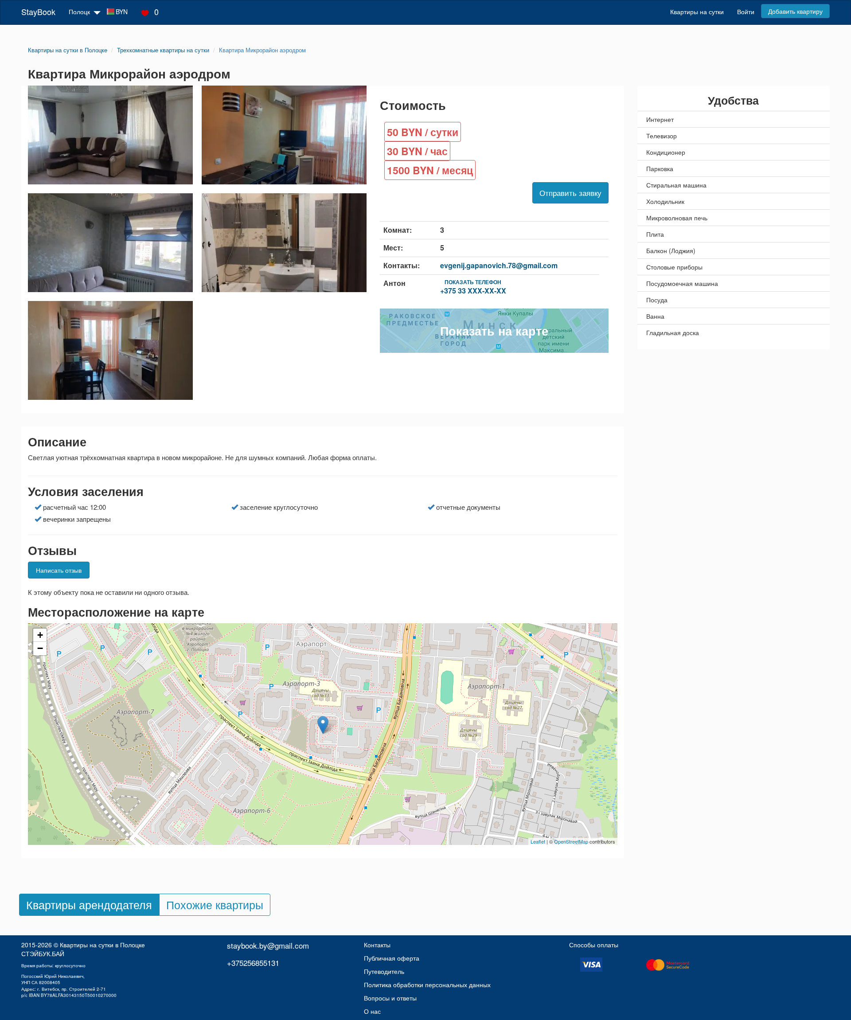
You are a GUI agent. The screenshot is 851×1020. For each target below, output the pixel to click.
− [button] (40, 648)
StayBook (38, 11)
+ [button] (40, 635)
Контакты (377, 944)
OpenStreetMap (571, 841)
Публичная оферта (391, 958)
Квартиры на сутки (697, 11)
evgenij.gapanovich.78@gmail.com (499, 265)
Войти (745, 11)
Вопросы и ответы (390, 997)
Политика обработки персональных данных (427, 984)
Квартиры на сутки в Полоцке (102, 944)
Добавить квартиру (795, 11)
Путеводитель (384, 971)
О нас (372, 1011)
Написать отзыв (59, 570)
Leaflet (538, 841)
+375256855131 (253, 962)
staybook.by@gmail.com (268, 945)
